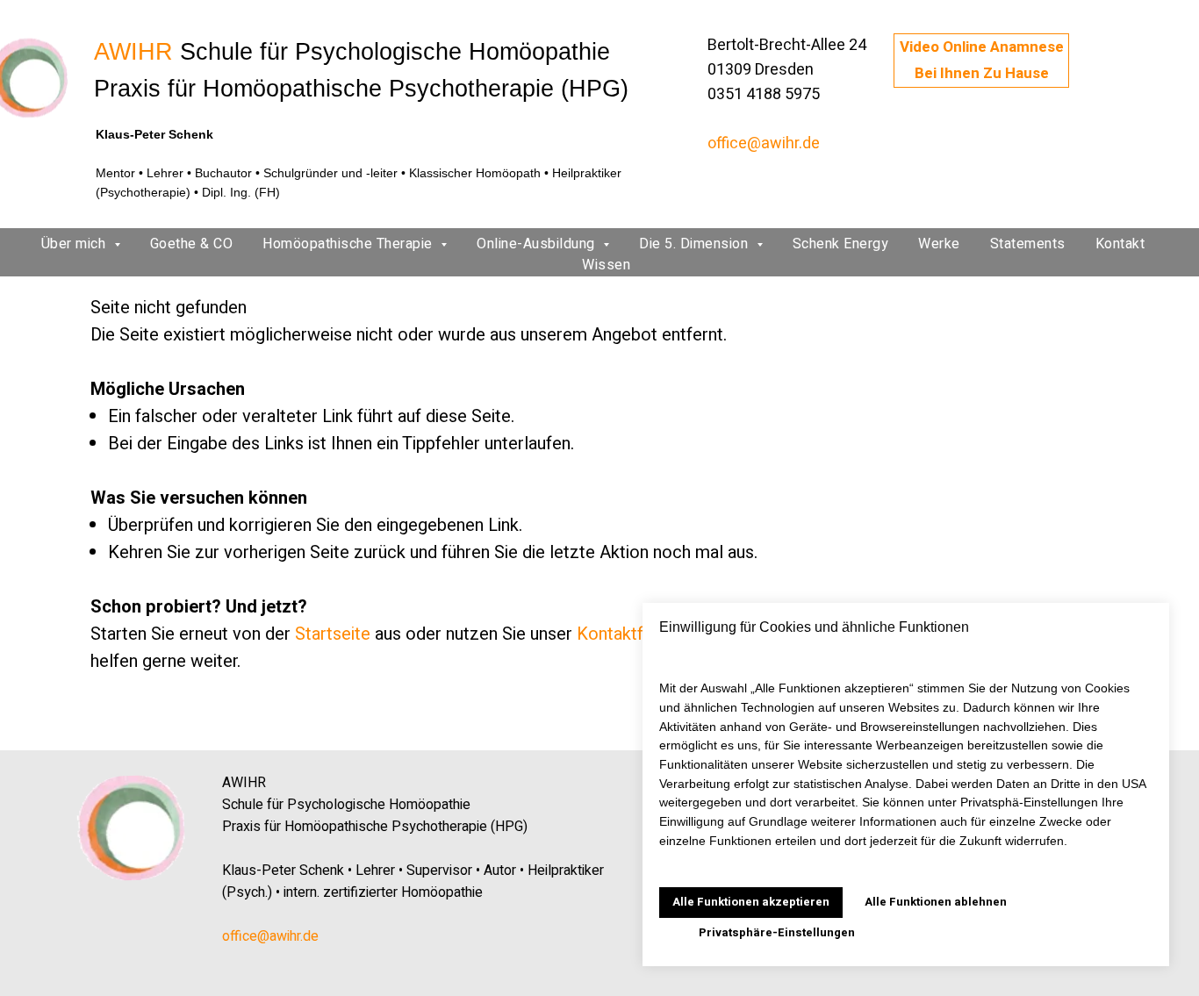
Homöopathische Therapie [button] (349, 243)
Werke (939, 243)
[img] (132, 828)
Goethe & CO (191, 243)
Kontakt (1120, 243)
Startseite (332, 634)
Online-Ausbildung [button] (538, 243)
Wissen (606, 265)
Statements (1028, 243)
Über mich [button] (75, 243)
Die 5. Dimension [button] (695, 243)
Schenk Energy (841, 243)
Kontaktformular (639, 634)
